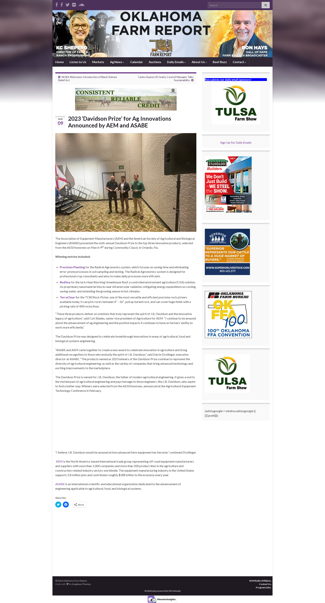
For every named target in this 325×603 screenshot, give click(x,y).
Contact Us (265, 584)
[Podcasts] (81, 4)
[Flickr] (74, 4)
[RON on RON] (67, 4)
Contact (239, 62)
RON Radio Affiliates (260, 580)
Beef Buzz (220, 62)
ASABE (60, 484)
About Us (198, 62)
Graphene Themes (81, 584)
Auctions (155, 62)
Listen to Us (78, 62)
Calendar (136, 62)
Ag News (116, 62)
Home (59, 62)
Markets (98, 62)
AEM (59, 461)
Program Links (263, 587)
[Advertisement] (125, 423)
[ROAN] (56, 4)
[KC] (61, 4)
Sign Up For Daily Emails (235, 142)
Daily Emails (175, 62)
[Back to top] (316, 594)
